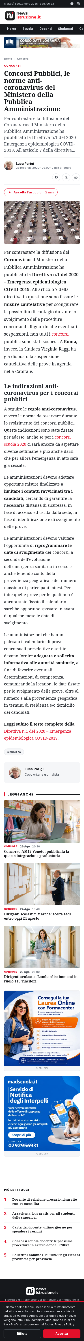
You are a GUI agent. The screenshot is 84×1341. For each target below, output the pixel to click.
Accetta (62, 1333)
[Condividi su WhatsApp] (76, 177)
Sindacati (65, 29)
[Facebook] (72, 4)
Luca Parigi (25, 163)
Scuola (27, 29)
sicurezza (14, 752)
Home (11, 29)
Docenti (45, 29)
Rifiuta (22, 1333)
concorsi (60, 334)
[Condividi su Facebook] (56, 177)
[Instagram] (78, 4)
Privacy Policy (64, 1324)
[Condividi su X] (66, 177)
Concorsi (23, 58)
